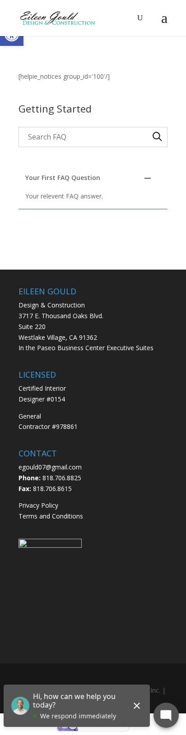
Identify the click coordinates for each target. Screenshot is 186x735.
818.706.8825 (61, 477)
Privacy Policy (38, 505)
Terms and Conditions (51, 516)
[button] (93, 177)
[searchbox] (93, 137)
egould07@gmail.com (50, 467)
